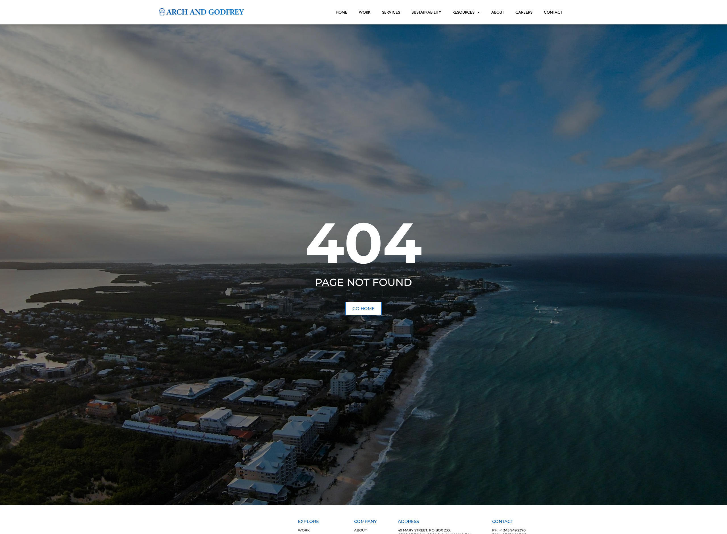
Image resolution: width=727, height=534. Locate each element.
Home (341, 12)
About (497, 12)
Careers (523, 12)
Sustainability (426, 12)
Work (365, 12)
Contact (553, 12)
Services (391, 12)
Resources (463, 12)
